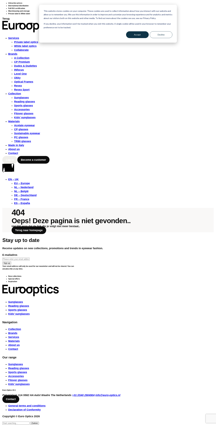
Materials (14, 121)
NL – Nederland (24, 187)
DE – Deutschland (25, 195)
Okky (17, 77)
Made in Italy (16, 145)
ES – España (22, 203)
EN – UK (13, 179)
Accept (137, 34)
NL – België (21, 191)
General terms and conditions (27, 405)
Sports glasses (23, 105)
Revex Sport (22, 89)
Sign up (7, 263)
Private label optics (26, 42)
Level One (20, 73)
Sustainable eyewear (27, 133)
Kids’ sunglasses (25, 117)
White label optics (25, 46)
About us (14, 149)
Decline (161, 34)
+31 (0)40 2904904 (83, 395)
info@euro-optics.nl (107, 395)
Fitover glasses (23, 113)
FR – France (21, 199)
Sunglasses (21, 97)
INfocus (19, 69)
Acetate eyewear (24, 125)
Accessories (22, 109)
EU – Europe (22, 183)
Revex (18, 85)
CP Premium (22, 61)
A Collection (21, 57)
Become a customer (33, 159)
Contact (13, 153)
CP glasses (21, 129)
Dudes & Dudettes (25, 65)
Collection (14, 93)
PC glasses (21, 137)
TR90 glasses (22, 141)
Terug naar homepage (29, 230)
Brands (12, 53)
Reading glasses (24, 101)
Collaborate (21, 50)
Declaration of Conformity (24, 409)
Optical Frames (23, 81)
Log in (10, 159)
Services (13, 38)
